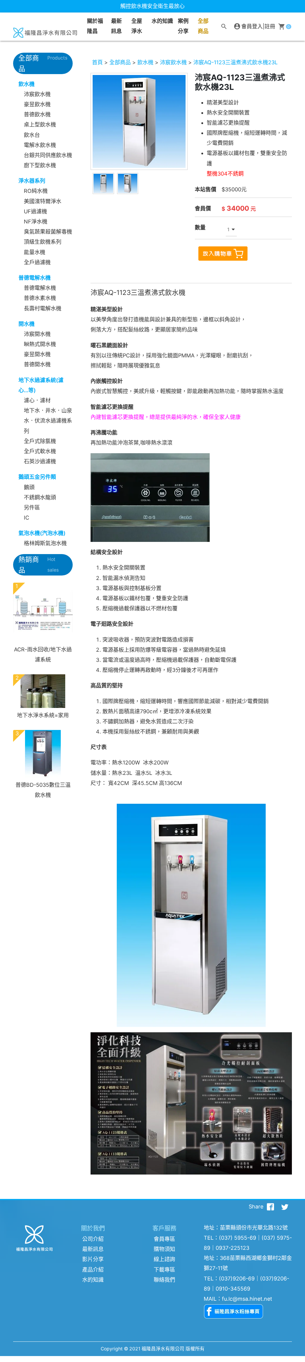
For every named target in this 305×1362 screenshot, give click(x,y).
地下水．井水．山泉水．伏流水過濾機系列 (48, 420)
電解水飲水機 (40, 145)
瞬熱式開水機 (40, 344)
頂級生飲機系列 (42, 242)
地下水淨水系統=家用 (43, 715)
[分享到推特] (285, 1207)
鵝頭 (29, 487)
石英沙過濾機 (40, 461)
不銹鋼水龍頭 (40, 497)
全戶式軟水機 (40, 451)
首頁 (97, 62)
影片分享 (93, 1259)
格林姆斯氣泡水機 (45, 543)
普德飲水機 (37, 114)
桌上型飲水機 (40, 124)
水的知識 (93, 1280)
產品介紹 (93, 1269)
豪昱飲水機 (37, 104)
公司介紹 (93, 1239)
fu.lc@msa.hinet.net (247, 1299)
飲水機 (145, 62)
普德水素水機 (40, 298)
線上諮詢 (164, 1259)
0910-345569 (233, 1289)
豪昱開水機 (37, 354)
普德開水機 (37, 364)
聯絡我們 (164, 1280)
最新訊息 (116, 26)
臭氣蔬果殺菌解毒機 (48, 232)
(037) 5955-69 (237, 1238)
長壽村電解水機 (42, 308)
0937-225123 (232, 1248)
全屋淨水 (136, 26)
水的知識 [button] (162, 21)
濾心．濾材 (37, 400)
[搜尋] (224, 26)
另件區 (32, 507)
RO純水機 (36, 191)
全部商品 (203, 26)
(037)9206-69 (237, 1278)
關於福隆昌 (95, 26)
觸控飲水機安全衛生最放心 (152, 6)
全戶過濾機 (37, 262)
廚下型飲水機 (40, 165)
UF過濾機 (35, 211)
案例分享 (183, 26)
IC (26, 518)
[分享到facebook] (270, 1207)
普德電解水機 (40, 288)
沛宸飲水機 (37, 94)
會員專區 (164, 1239)
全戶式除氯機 (40, 441)
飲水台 (32, 135)
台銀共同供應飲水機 (48, 155)
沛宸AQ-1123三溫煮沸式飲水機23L (235, 62)
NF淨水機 (35, 221)
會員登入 (252, 26)
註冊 (269, 26)
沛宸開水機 (37, 334)
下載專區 (164, 1269)
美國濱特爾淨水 (42, 201)
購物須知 (164, 1249)
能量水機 (34, 252)
